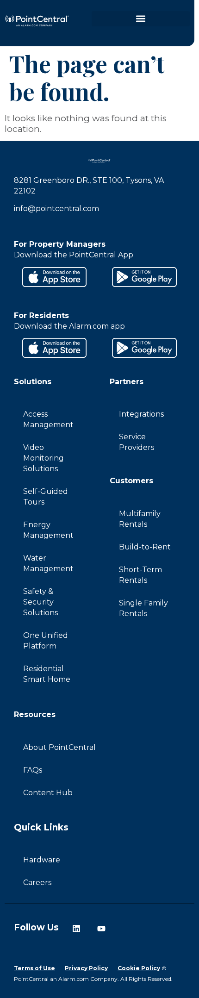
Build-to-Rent (145, 547)
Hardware (41, 859)
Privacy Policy (86, 968)
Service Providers (136, 442)
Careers (37, 882)
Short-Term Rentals (140, 575)
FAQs (32, 770)
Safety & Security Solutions (40, 602)
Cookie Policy (139, 968)
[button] (141, 18)
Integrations (141, 414)
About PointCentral (59, 747)
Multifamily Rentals (140, 519)
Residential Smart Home (46, 674)
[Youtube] (101, 928)
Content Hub (48, 792)
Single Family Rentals (143, 608)
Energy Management (48, 530)
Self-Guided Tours (45, 496)
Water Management (48, 563)
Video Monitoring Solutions (43, 458)
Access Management (48, 419)
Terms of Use (34, 968)
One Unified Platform (45, 640)
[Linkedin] (76, 928)
